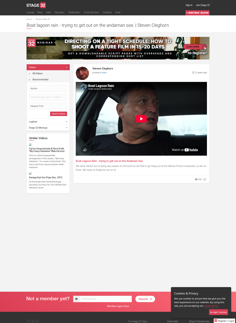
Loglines (33, 121)
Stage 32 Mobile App (199, 321)
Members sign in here (118, 306)
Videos (32, 67)
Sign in (189, 5)
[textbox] (48, 88)
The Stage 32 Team (137, 321)
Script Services (91, 12)
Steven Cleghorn (102, 68)
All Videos (37, 73)
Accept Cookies (218, 312)
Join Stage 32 (203, 5)
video (104, 72)
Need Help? (172, 321)
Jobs (48, 12)
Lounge (30, 12)
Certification (74, 12)
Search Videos (58, 114)
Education (59, 12)
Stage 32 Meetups (38, 127)
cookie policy (211, 305)
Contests (107, 12)
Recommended (40, 79)
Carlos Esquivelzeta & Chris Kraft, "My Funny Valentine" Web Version (47, 149)
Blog (40, 12)
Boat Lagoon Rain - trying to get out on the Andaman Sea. (109, 161)
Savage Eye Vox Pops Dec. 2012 (45, 177)
